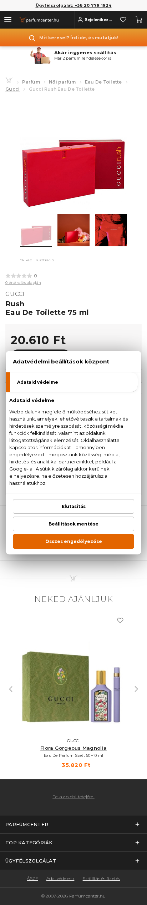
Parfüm (31, 82)
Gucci (12, 89)
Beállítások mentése (73, 524)
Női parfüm (62, 82)
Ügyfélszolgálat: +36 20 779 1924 (74, 5)
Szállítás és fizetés (101, 878)
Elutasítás (74, 506)
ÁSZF (32, 878)
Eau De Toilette (103, 82)
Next (136, 689)
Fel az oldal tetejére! (73, 797)
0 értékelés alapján (23, 282)
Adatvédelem (60, 878)
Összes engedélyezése (73, 541)
